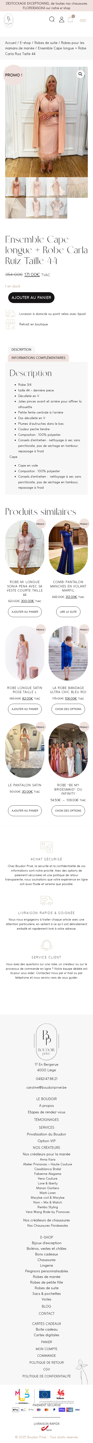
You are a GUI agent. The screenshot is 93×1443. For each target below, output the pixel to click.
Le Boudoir (46, 1099)
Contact (47, 1314)
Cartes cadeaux (46, 1324)
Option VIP (47, 1141)
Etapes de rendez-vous (46, 1112)
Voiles (46, 1299)
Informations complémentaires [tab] (38, 358)
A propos (46, 1105)
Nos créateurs (46, 1148)
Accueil (10, 43)
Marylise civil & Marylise (47, 1197)
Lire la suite (68, 611)
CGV (46, 1369)
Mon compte (46, 1349)
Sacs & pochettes (46, 1293)
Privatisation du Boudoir (46, 1134)
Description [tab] (21, 349)
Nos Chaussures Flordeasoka (47, 1225)
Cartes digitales (46, 1335)
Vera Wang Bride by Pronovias (48, 1212)
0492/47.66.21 (46, 1079)
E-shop (25, 43)
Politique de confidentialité (46, 1376)
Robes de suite (46, 43)
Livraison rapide (46, 1423)
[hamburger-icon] (83, 20)
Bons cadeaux (46, 1254)
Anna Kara (47, 1159)
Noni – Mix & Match (47, 1202)
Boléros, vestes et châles (46, 1248)
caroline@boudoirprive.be (46, 1087)
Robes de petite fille (46, 1282)
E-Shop (46, 1237)
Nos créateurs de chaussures (46, 1220)
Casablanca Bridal (47, 1169)
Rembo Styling (47, 1207)
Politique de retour (46, 1362)
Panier (46, 1342)
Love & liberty (48, 1183)
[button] (52, 20)
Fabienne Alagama (47, 1173)
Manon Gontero (47, 1188)
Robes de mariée (46, 1276)
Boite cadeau (47, 1329)
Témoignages (46, 1120)
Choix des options (68, 709)
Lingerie (46, 1265)
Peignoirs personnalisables (46, 1271)
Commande (46, 1355)
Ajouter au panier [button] (25, 611)
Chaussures (46, 1260)
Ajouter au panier (31, 297)
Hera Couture (47, 1178)
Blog (46, 1306)
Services (46, 1127)
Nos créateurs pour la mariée (46, 1154)
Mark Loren (48, 1193)
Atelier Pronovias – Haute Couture (47, 1164)
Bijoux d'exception (46, 1243)
